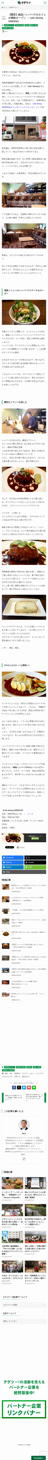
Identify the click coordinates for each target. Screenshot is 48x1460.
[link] (24, 1158)
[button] (14, 1087)
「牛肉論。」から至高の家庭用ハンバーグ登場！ (28, 910)
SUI (11, 1073)
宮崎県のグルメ (9, 25)
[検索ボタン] (45, 3)
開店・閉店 (34, 25)
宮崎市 (27, 25)
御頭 (6, 1073)
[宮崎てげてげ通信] (24, 3)
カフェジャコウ (7, 1076)
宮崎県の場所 (19, 25)
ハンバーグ (39, 1073)
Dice (24, 1133)
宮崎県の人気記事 (8, 28)
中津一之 (17, 1076)
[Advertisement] (24, 1035)
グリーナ (25, 1073)
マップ (30, 814)
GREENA (17, 1073)
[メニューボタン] (3, 3)
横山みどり (25, 1076)
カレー (32, 1073)
